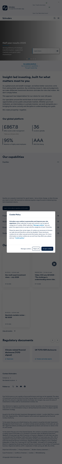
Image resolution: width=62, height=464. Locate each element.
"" (39, 225)
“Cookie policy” (20, 238)
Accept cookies (47, 249)
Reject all (36, 249)
